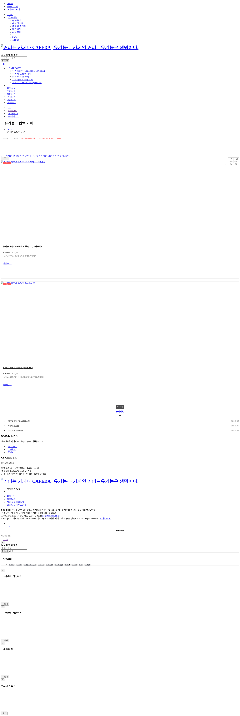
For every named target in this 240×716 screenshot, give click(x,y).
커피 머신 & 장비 (20, 77)
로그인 (10, 14)
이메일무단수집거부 (17, 505)
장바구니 (16, 20)
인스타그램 (12, 6)
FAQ (14, 37)
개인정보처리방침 (15, 502)
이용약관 (11, 499)
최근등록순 (6, 155)
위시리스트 (17, 23)
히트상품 (11, 88)
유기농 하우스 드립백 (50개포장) (18, 367)
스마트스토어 (13, 9)
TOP (5, 539)
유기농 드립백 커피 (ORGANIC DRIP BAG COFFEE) (41, 138)
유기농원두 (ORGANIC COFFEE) (28, 71)
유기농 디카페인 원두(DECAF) (27, 82)
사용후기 (16, 32)
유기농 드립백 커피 (21, 74)
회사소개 (11, 496)
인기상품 (11, 97)
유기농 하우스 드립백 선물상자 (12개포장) (22, 246)
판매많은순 (18, 155)
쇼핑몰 (10, 3)
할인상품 (11, 99)
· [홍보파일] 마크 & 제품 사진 (123, 421)
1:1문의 (15, 40)
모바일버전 (105, 518)
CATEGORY (14, 68)
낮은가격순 (30, 155)
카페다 (15, 138)
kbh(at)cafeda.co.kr (50, 516)
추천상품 (11, 91)
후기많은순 (65, 155)
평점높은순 (53, 155)
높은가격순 (41, 155)
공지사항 (120, 411)
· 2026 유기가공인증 (123, 430)
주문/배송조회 (19, 26)
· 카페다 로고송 (123, 426)
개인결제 (16, 29)
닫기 (6, 604)
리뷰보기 (7, 263)
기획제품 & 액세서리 (22, 79)
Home (9, 129)
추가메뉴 (12, 17)
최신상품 (11, 94)
